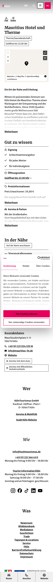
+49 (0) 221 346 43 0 (26, 457)
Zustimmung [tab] (9, 266)
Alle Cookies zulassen (26, 314)
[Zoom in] (8, 53)
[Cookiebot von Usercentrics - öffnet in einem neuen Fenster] (38, 258)
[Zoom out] (8, 57)
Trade (26, 536)
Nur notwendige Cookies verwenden (27, 322)
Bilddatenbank (26, 526)
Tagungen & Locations (26, 539)
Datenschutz (26, 553)
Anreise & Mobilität (26, 414)
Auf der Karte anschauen (18, 245)
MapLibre (11, 76)
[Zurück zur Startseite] (6, 5)
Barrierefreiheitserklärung (26, 550)
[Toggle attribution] (45, 76)
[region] (26, 65)
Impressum (26, 556)
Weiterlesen (11, 131)
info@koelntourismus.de (27, 451)
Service (27, 543)
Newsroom (26, 523)
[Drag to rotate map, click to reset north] (8, 61)
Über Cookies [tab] (43, 266)
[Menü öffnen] (40, 5)
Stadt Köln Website (26, 419)
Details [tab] (26, 266)
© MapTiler (20, 76)
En (25, 5)
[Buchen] (48, 5)
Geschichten (26, 533)
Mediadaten (26, 529)
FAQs (26, 546)
